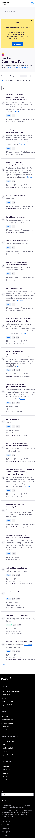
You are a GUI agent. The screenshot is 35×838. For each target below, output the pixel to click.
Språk (3, 791)
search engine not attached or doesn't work (15, 131)
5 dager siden (26, 187)
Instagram (9, 800)
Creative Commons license (14, 815)
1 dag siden (19, 154)
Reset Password (7, 773)
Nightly (4, 751)
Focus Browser (6, 730)
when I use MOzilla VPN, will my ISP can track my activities (17, 445)
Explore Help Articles (9, 705)
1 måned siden (19, 411)
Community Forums (9, 11)
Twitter (4, 698)
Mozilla (6, 678)
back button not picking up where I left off (15, 353)
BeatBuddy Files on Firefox (15, 288)
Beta (3, 745)
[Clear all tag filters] (29, 76)
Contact (4, 835)
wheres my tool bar (13, 420)
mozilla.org (5, 821)
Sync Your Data (7, 776)
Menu (27, 3)
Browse (17, 119)
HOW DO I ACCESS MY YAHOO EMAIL (19, 642)
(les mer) (17, 111)
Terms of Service (7, 825)
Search (23, 3)
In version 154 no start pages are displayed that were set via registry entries (16, 97)
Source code (5, 695)
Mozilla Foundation (17, 807)
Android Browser (7, 723)
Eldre (3, 665)
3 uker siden (31, 527)
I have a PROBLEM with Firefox (17, 616)
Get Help (4, 780)
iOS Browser (5, 726)
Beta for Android (7, 748)
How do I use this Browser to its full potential (15, 506)
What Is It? (5, 770)
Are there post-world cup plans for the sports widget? (16, 386)
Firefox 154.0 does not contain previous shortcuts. (16, 164)
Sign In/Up (5, 766)
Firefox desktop (7, 720)
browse (24, 76)
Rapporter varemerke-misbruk (12, 691)
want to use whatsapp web (16, 592)
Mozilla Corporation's (13, 805)
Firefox (10, 119)
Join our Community (8, 701)
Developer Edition (8, 741)
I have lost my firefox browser (17, 241)
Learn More (17, 44)
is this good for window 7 (15, 195)
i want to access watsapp (15, 217)
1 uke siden (25, 209)
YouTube (5, 800)
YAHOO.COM (28, 645)
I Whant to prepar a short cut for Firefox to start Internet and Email (18, 536)
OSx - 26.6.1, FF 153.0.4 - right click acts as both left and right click (18, 320)
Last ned (4, 716)
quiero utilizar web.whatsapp (16, 568)
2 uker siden (24, 435)
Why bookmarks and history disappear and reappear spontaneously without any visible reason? (20, 472)
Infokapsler (5, 832)
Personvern (5, 828)
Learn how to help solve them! (17, 67)
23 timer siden (20, 121)
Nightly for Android (8, 755)
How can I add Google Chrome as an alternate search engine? (17, 263)
